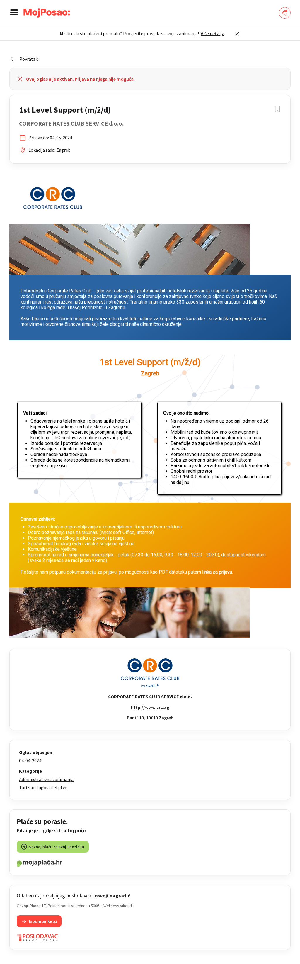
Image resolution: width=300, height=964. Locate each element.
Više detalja (212, 33)
